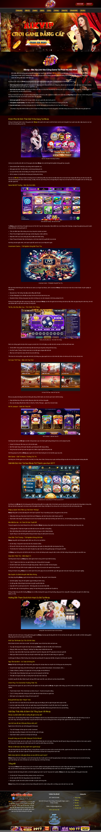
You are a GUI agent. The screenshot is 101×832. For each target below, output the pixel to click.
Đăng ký (77, 800)
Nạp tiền (77, 805)
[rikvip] (30, 828)
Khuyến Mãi (74, 10)
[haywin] (70, 828)
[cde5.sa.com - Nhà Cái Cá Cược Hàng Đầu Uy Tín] (50, 4)
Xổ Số (48, 10)
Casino (35, 10)
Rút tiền (77, 802)
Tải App (56, 10)
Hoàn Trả (64, 10)
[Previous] (4, 32)
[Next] (97, 32)
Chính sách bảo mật (54, 809)
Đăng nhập (77, 797)
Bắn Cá (27, 10)
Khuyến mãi (78, 808)
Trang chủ (19, 10)
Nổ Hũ (42, 10)
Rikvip (54, 73)
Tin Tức (83, 10)
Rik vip (16, 177)
